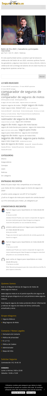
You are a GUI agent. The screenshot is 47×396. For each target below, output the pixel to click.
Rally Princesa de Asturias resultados (11, 116)
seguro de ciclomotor (23, 122)
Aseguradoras (6, 162)
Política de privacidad (10, 337)
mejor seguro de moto (32, 105)
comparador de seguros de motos (22, 97)
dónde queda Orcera (21, 100)
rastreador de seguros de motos (18, 119)
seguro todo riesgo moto (10, 141)
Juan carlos (10, 259)
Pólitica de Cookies (9, 344)
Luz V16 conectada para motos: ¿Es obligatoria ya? (19, 201)
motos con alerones (32, 108)
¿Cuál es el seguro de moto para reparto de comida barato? (23, 197)
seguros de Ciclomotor (30, 133)
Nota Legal (31, 392)
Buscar (42, 76)
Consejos (4, 165)
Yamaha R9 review (6, 149)
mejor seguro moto (8, 108)
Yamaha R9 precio (30, 147)
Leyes (3, 169)
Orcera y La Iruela (39, 111)
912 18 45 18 (16, 362)
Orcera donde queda (27, 111)
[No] (44, 389)
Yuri (5, 53)
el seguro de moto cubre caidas (10, 102)
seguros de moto (9, 135)
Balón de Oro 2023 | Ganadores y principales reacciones (19, 50)
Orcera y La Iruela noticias (8, 114)
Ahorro (3, 159)
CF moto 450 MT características (10, 86)
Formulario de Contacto (11, 334)
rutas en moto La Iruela (8, 122)
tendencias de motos (26, 141)
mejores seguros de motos (11, 105)
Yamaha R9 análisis (37, 144)
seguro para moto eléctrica (11, 133)
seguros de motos (11, 138)
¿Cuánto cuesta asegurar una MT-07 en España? (18, 194)
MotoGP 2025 (21, 108)
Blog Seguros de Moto (11, 322)
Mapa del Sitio (8, 351)
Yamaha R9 (28, 144)
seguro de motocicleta (37, 127)
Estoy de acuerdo (18, 392)
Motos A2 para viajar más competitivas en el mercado (20, 184)
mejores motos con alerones (28, 102)
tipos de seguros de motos (12, 144)
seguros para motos (33, 138)
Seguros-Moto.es (9, 319)
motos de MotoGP (6, 111)
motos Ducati (16, 111)
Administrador (8, 348)
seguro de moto (9, 124)
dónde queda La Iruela (7, 100)
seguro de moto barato (27, 124)
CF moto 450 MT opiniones (27, 86)
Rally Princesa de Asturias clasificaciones (28, 114)
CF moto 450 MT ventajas (8, 89)
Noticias (23, 53)
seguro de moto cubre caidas (9, 130)
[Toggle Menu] (43, 7)
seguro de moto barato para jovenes (14, 127)
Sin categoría (6, 176)
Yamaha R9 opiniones (18, 147)
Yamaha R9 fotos (6, 147)
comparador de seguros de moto (21, 93)
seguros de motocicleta (27, 135)
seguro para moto (27, 130)
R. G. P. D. (6, 341)
